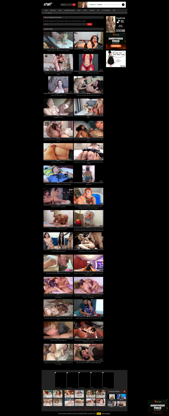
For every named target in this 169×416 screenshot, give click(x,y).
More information (106, 413)
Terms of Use (96, 409)
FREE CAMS (53, 10)
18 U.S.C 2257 (73, 409)
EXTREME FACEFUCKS (69, 10)
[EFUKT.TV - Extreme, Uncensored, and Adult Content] (48, 4)
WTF (98, 10)
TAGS (114, 10)
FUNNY (79, 10)
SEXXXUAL (92, 10)
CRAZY (60, 10)
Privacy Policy (87, 409)
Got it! (98, 413)
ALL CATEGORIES (106, 10)
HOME (46, 10)
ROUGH (85, 10)
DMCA (80, 409)
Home (45, 13)
